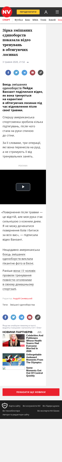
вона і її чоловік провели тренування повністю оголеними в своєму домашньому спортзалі (19, 280)
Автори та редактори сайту (16, 414)
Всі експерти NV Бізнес (48, 410)
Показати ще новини (31, 392)
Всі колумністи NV (32, 405)
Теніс (43, 19)
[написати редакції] (32, 72)
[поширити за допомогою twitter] (16, 72)
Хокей (52, 19)
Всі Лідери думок (51, 405)
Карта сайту (15, 405)
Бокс (27, 19)
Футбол (19, 19)
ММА (35, 19)
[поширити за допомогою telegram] (24, 72)
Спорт (6, 19)
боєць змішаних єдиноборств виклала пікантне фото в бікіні (18, 258)
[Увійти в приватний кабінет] (46, 12)
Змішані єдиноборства (22, 304)
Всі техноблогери (11, 410)
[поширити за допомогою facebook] (8, 72)
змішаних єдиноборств (15, 86)
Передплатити (28, 12)
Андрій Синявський (22, 298)
